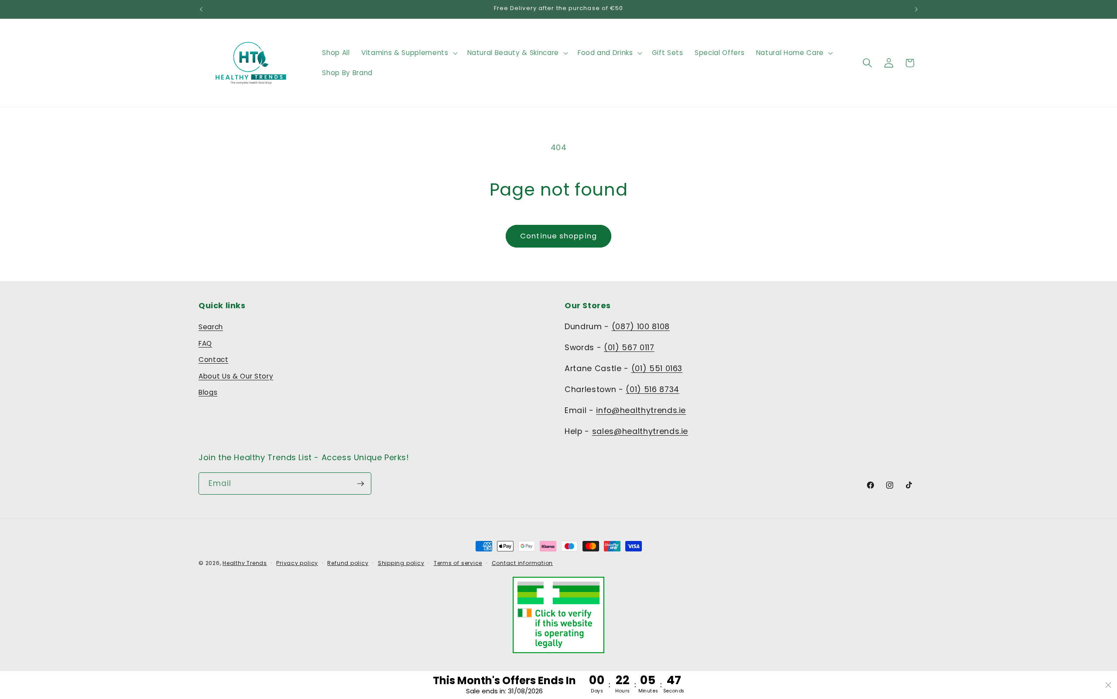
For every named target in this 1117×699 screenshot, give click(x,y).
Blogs (208, 392)
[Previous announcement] (201, 9)
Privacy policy (297, 563)
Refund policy (347, 563)
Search (211, 326)
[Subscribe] (360, 483)
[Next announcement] (916, 9)
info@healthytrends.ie (641, 410)
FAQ (205, 343)
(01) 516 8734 (652, 389)
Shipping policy (401, 563)
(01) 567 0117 (629, 347)
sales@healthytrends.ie (640, 431)
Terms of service (458, 563)
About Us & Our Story (236, 376)
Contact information (522, 563)
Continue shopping (558, 236)
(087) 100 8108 (641, 326)
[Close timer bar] (1108, 685)
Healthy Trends (245, 563)
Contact (214, 359)
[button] (408, 53)
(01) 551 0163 (657, 368)
